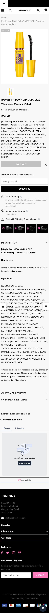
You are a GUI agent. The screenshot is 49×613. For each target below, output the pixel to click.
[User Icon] (38, 10)
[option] (24, 56)
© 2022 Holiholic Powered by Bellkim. (19, 594)
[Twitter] (7, 553)
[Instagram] (13, 553)
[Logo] (24, 10)
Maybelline (24, 109)
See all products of (9, 109)
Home (3, 17)
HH (4, 3)
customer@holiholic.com (15, 517)
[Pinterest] (19, 553)
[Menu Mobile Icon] (2, 10)
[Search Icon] (12, 10)
